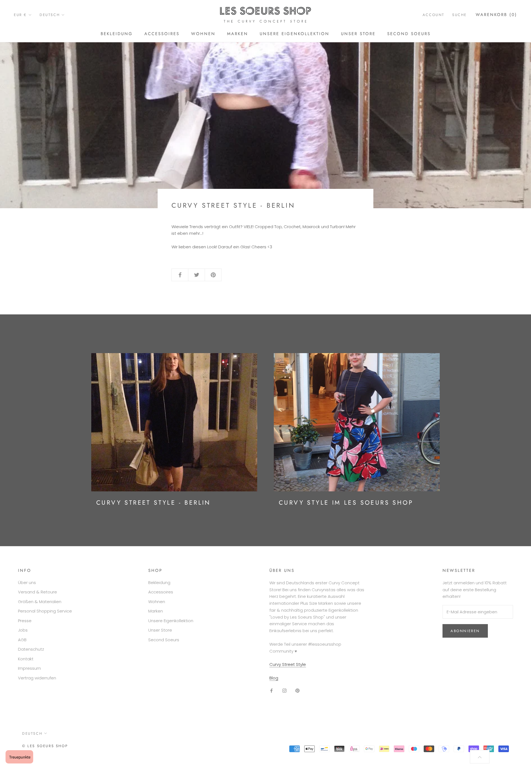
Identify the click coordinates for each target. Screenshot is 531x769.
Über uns (27, 582)
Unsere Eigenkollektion (294, 34)
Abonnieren (465, 631)
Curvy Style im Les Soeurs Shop (346, 502)
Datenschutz (31, 649)
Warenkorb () (496, 15)
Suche (459, 14)
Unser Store (358, 34)
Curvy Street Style (287, 664)
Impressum (29, 668)
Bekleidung (117, 34)
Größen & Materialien (39, 601)
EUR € (20, 14)
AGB (22, 640)
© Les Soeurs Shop (45, 746)
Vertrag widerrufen (37, 678)
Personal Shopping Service (45, 611)
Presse (25, 621)
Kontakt (25, 659)
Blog (273, 678)
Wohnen (203, 34)
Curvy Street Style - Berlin (153, 502)
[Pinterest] (297, 690)
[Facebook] (271, 690)
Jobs (23, 630)
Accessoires (161, 34)
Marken (237, 34)
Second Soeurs (409, 34)
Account (433, 14)
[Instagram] (284, 690)
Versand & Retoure (37, 592)
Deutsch (50, 14)
